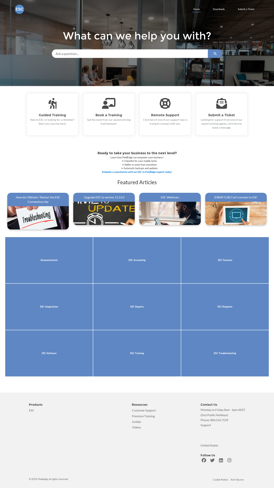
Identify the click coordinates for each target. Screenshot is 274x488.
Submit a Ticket (246, 9)
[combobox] (130, 53)
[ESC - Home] (19, 9)
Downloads (219, 9)
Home (196, 9)
